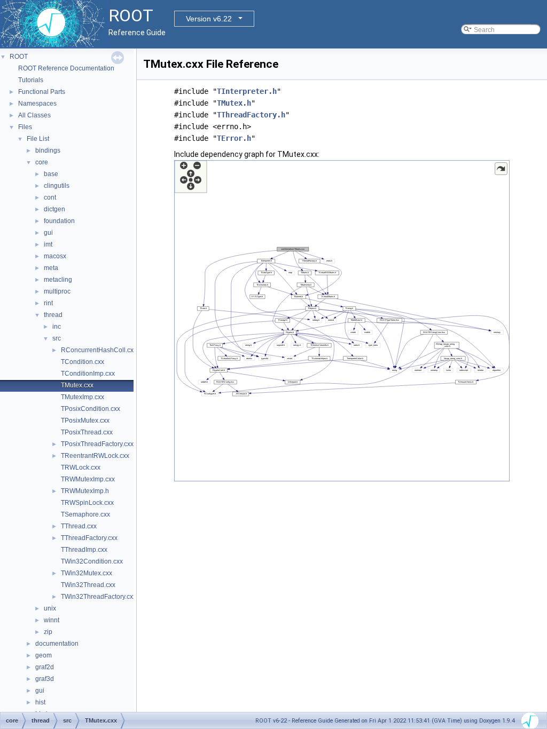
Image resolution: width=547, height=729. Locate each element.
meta (51, 268)
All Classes (34, 115)
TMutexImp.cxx (82, 397)
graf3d (44, 679)
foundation (59, 221)
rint (48, 303)
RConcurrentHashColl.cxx (99, 350)
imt (48, 244)
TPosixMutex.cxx (85, 420)
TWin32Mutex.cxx (86, 573)
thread (53, 315)
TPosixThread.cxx (87, 432)
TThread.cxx (79, 526)
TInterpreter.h (247, 91)
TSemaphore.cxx (85, 514)
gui (48, 232)
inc (56, 326)
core (41, 162)
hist (40, 702)
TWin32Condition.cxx (92, 561)
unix (50, 608)
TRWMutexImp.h (85, 491)
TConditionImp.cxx (88, 373)
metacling (58, 279)
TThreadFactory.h (251, 114)
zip (48, 632)
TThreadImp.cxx (84, 549)
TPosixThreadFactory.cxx (97, 444)
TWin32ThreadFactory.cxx (98, 596)
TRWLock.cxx (80, 467)
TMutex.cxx (77, 385)
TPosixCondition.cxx (90, 409)
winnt (51, 620)
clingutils (56, 185)
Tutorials (30, 80)
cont (50, 197)
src (56, 338)
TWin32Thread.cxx (88, 585)
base (51, 174)
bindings (47, 150)
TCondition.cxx (82, 362)
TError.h (234, 138)
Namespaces (37, 103)
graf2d (44, 667)
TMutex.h (234, 103)
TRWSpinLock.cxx (87, 502)
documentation (57, 643)
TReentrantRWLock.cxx (95, 455)
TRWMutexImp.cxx (88, 479)
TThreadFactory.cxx (89, 538)
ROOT (19, 56)
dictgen (54, 209)
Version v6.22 (209, 18)
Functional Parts (41, 92)
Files (25, 127)
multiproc (57, 291)
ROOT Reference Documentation (66, 68)
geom (43, 655)
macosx (55, 256)
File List (38, 138)
